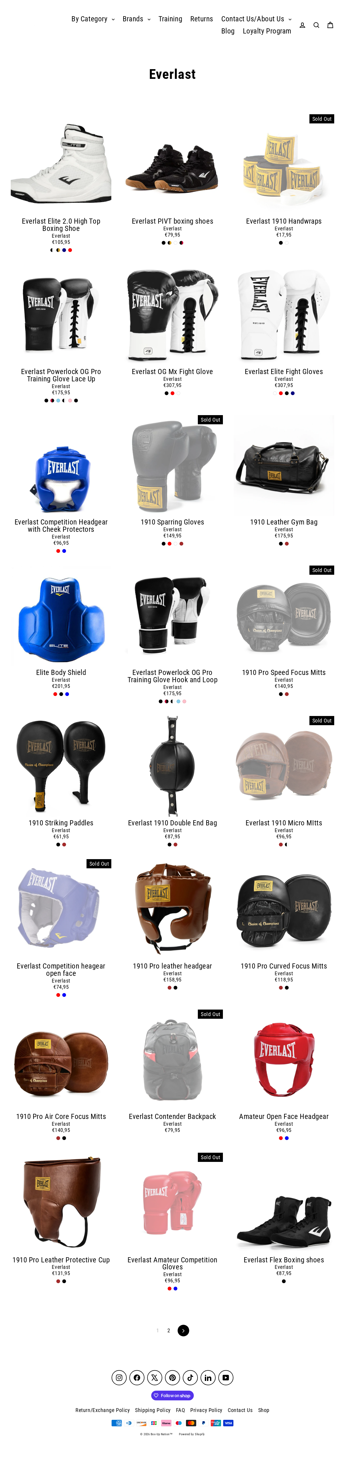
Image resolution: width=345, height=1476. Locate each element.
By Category (90, 19)
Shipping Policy (152, 1410)
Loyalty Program (267, 31)
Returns (201, 19)
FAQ (180, 1410)
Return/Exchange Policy (102, 1410)
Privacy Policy (206, 1410)
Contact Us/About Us (253, 19)
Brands (134, 19)
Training (170, 19)
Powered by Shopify (192, 1434)
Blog (228, 31)
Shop (264, 1410)
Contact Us (240, 1410)
